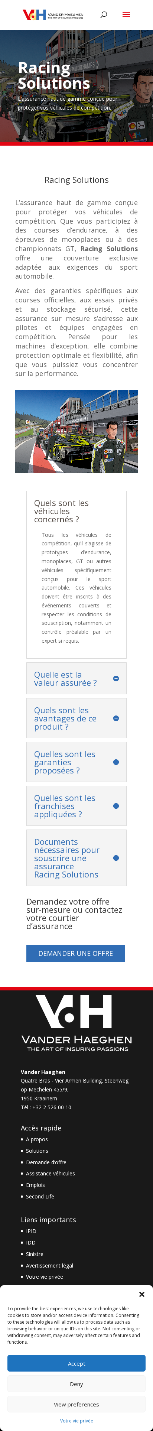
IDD (31, 1242)
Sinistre (34, 1254)
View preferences (76, 1404)
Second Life (40, 1196)
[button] (142, 1294)
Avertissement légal (49, 1265)
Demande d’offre (46, 1162)
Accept (76, 1363)
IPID (31, 1230)
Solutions (37, 1150)
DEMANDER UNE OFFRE (75, 953)
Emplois (35, 1184)
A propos (37, 1139)
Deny (76, 1384)
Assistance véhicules (50, 1173)
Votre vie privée (76, 1421)
